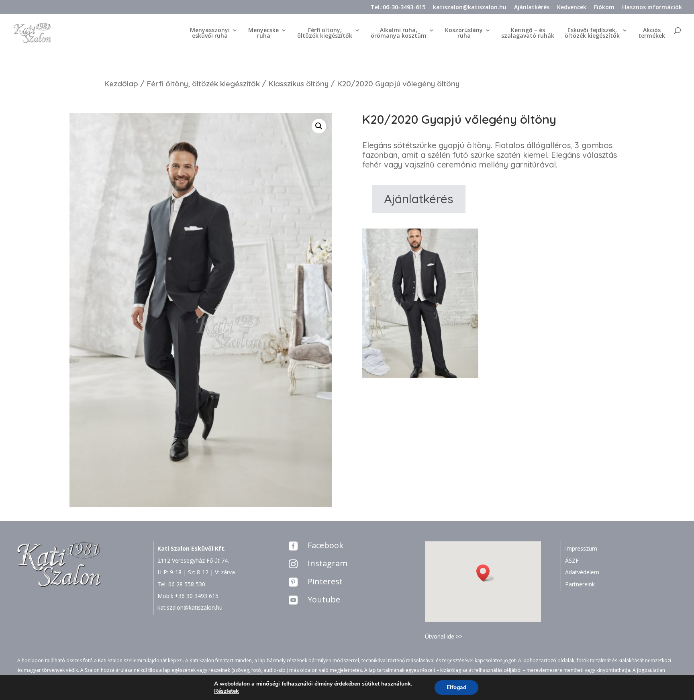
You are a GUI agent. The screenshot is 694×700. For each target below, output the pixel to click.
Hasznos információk (652, 7)
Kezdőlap (121, 83)
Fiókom (604, 7)
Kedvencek (571, 7)
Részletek (226, 691)
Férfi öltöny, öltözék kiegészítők (203, 83)
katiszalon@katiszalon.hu (469, 7)
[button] (485, 573)
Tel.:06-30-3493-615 (398, 7)
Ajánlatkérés (531, 7)
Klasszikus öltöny (298, 83)
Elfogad (456, 687)
